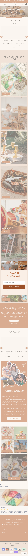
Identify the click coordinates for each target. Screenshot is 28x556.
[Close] (25, 262)
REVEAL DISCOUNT (14, 286)
